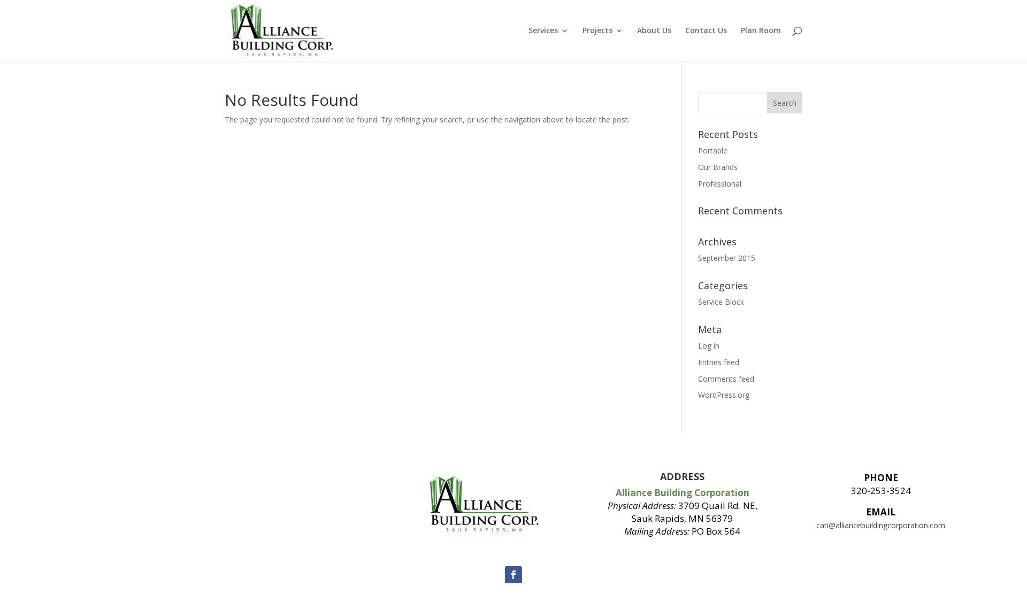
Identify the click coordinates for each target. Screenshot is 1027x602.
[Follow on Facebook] (513, 574)
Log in (708, 346)
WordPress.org (723, 395)
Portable (712, 150)
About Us (654, 31)
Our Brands (718, 167)
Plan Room (761, 31)
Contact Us (706, 31)
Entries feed (718, 362)
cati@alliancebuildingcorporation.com (880, 525)
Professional (719, 184)
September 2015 (726, 258)
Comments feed (726, 379)
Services (543, 31)
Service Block (721, 302)
